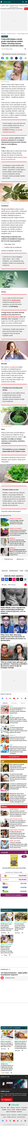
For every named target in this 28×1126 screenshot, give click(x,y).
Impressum (14, 1114)
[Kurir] (5, 2)
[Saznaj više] (26, 1077)
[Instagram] (14, 579)
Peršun (4, 298)
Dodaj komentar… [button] (10, 978)
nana (21, 570)
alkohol (8, 211)
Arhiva (4, 1117)
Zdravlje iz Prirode (11, 33)
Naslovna (3, 33)
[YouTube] (17, 579)
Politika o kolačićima (22, 1114)
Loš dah (4, 138)
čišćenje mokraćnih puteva (10, 317)
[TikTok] (21, 579)
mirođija (12, 367)
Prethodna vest (8, 559)
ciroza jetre (5, 127)
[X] (10, 579)
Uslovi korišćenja (21, 1117)
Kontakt (8, 1114)
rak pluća (5, 570)
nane (14, 449)
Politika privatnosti (11, 1117)
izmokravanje (15, 300)
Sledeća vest (20, 559)
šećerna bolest (13, 570)
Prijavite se (7, 1099)
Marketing (3, 1114)
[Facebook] (6, 579)
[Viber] (2, 579)
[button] (25, 49)
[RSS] (22, 698)
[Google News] (25, 579)
